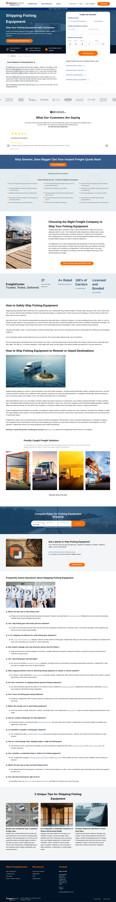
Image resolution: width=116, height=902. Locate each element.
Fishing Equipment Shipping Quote (19, 40)
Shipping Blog (35, 873)
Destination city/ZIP (93, 29)
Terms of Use (106, 899)
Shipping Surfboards (74, 75)
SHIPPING (13, 56)
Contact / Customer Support (13, 878)
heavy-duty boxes (45, 722)
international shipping (33, 663)
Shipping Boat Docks (74, 66)
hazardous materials (67, 687)
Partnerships (9, 876)
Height (81, 40)
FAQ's (33, 876)
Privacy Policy (97, 899)
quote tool (44, 781)
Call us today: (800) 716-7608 (58, 9)
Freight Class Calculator (38, 871)
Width (75, 40)
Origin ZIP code (49, 522)
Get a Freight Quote (58, 164)
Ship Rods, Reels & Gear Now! (58, 495)
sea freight (39, 675)
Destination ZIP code (64, 522)
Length (69, 40)
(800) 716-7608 (29, 781)
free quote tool (72, 710)
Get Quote (78, 523)
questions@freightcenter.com (66, 892)
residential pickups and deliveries (39, 757)
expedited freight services (35, 734)
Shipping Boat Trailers (75, 70)
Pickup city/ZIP (71, 29)
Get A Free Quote (77, 564)
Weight (96, 40)
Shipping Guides (36, 878)
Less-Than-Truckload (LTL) (22, 639)
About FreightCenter (11, 871)
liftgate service (57, 757)
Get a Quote (103, 3)
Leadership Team (10, 873)
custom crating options (95, 746)
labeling (105, 687)
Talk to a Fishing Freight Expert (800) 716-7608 (77, 263)
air (33, 675)
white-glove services (78, 746)
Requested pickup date (38, 522)
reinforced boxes (74, 616)
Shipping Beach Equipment (76, 79)
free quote (52, 429)
